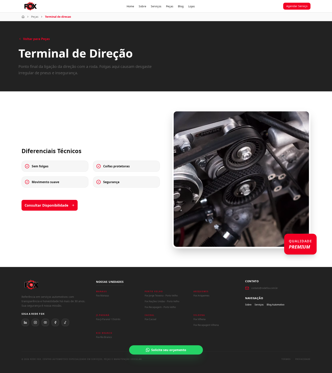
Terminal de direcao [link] (58, 16)
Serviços (156, 6)
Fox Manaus (102, 295)
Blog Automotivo (275, 304)
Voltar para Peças (36, 39)
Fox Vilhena (199, 319)
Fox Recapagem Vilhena (206, 325)
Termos (286, 359)
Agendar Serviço (296, 6)
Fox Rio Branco (104, 337)
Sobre (142, 6)
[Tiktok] (65, 322)
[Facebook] (55, 322)
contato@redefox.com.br (264, 288)
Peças (169, 6)
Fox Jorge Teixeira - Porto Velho (161, 295)
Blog (181, 6)
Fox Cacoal (150, 319)
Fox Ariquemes (201, 295)
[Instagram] (35, 322)
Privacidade (302, 359)
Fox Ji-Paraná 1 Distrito (108, 319)
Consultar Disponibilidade (46, 205)
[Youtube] (45, 322)
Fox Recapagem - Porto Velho (160, 307)
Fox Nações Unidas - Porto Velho (162, 301)
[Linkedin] (25, 322)
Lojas (191, 6)
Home (130, 6)
